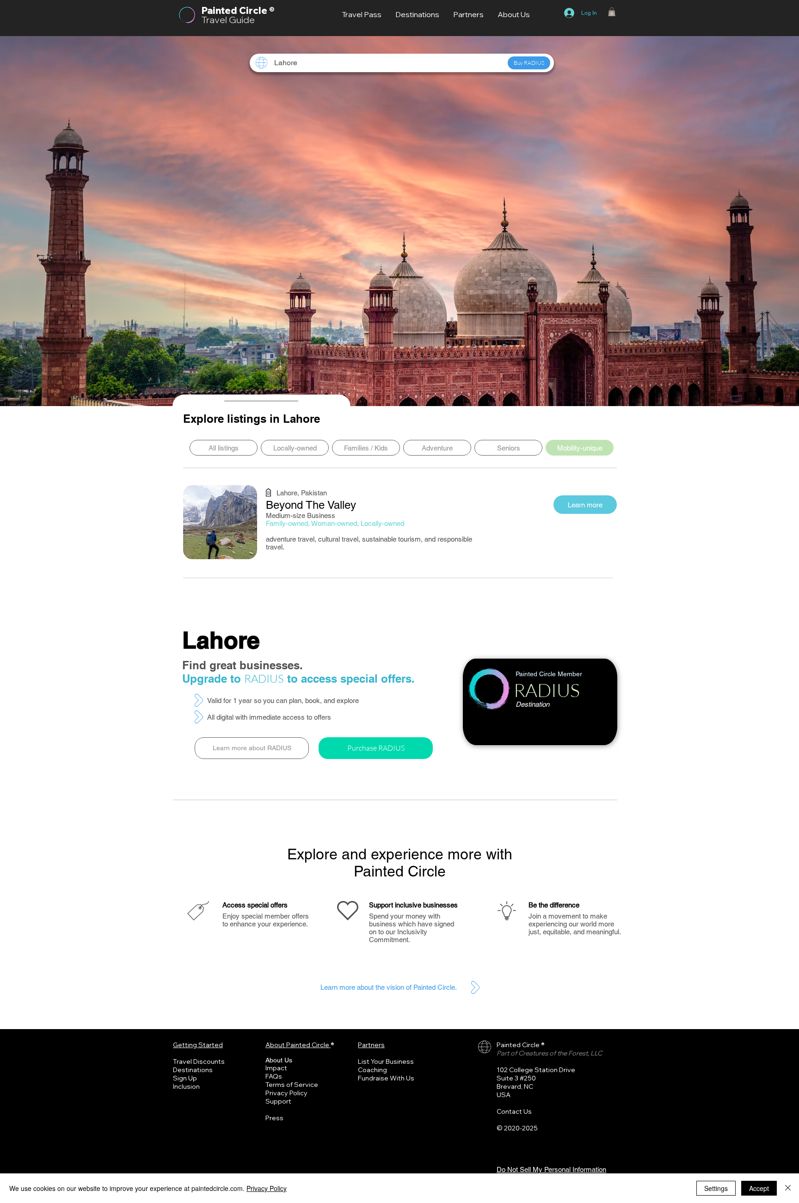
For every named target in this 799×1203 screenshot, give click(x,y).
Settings (716, 1188)
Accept (759, 1188)
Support (278, 1101)
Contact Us (514, 1111)
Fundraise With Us (386, 1078)
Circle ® (256, 10)
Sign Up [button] (185, 1078)
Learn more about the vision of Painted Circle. (388, 987)
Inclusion (186, 1086)
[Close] (787, 1188)
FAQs (273, 1076)
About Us (278, 1060)
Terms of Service (291, 1084)
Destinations (193, 1070)
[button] (611, 11)
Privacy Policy (286, 1093)
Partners (371, 1045)
